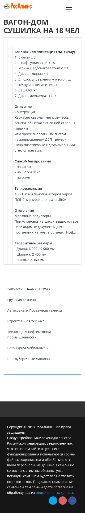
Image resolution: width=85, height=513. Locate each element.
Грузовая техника (21, 299)
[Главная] (18, 6)
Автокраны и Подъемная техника (34, 310)
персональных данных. (55, 492)
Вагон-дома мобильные (27, 348)
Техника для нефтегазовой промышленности (29, 334)
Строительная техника (25, 321)
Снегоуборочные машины (28, 358)
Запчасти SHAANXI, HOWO (28, 289)
